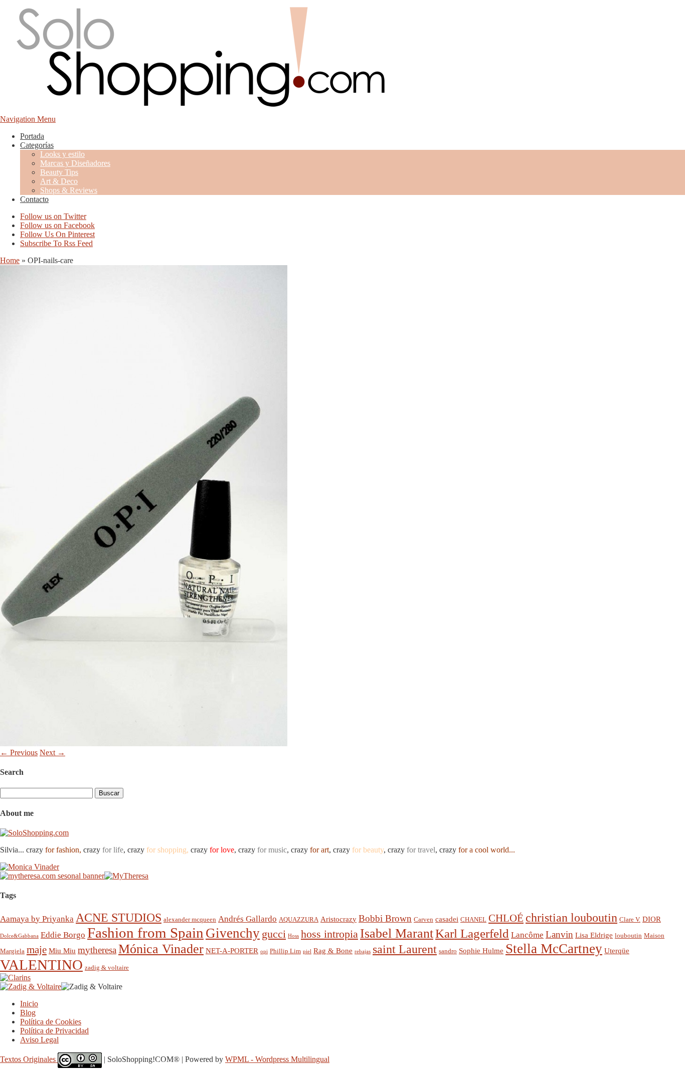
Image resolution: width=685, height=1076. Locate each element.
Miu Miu (62, 950)
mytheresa (97, 950)
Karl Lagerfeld (472, 933)
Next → (52, 752)
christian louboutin (571, 917)
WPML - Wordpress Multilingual (277, 1059)
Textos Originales (29, 1059)
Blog (28, 1012)
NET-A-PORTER (232, 950)
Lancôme (527, 935)
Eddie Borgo (63, 935)
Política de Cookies (50, 1021)
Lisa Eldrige (594, 935)
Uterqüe (616, 950)
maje (37, 949)
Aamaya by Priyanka (37, 919)
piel (307, 951)
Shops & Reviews (68, 190)
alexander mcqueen (189, 919)
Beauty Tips (59, 172)
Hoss (293, 936)
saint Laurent (405, 949)
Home (10, 260)
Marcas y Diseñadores (75, 163)
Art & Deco (59, 181)
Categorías (37, 145)
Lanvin (559, 934)
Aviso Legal (39, 1039)
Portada (32, 136)
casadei (446, 919)
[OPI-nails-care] (143, 743)
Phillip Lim (285, 951)
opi (264, 951)
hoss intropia (329, 934)
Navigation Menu (28, 119)
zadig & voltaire (107, 967)
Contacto (34, 199)
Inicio (29, 1003)
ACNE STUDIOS (118, 917)
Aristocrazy (338, 919)
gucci (274, 934)
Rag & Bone (333, 950)
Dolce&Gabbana (19, 936)
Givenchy (233, 933)
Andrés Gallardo (247, 919)
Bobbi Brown (385, 918)
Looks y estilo (62, 154)
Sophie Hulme (481, 950)
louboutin (628, 935)
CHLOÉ (506, 918)
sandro (448, 951)
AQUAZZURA (298, 919)
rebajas (363, 951)
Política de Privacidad (54, 1030)
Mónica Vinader (161, 949)
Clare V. (629, 919)
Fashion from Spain (145, 933)
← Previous (19, 752)
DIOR (651, 919)
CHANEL (473, 919)
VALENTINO (41, 965)
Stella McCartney (553, 948)
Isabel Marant (396, 933)
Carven (423, 919)
